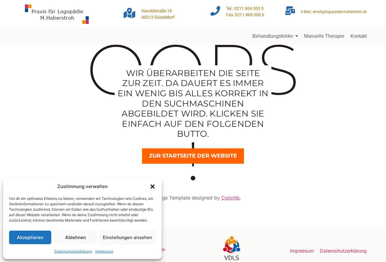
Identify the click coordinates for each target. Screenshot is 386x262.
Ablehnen (75, 237)
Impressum (104, 251)
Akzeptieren (30, 237)
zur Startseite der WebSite (193, 155)
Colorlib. (231, 198)
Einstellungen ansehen (127, 237)
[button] (153, 187)
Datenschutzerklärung (73, 251)
